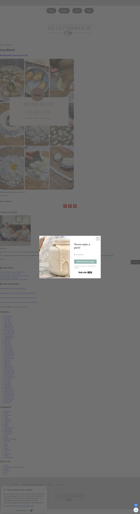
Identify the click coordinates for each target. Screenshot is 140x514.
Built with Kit (85, 272)
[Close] (98, 239)
